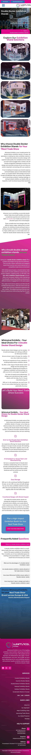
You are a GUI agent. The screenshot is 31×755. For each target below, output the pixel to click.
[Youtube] (3, 667)
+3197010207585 (21, 733)
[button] (3, 6)
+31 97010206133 (21, 732)
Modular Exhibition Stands (22, 686)
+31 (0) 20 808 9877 (21, 730)
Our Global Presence (23, 716)
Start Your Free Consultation (15, 528)
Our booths (10, 218)
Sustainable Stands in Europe (21, 692)
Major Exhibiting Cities (23, 710)
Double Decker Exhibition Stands (20, 683)
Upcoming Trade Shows (22, 713)
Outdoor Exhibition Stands (22, 689)
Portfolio (27, 718)
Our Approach (25, 708)
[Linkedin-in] (6, 667)
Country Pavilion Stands (22, 681)
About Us (26, 705)
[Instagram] (9, 667)
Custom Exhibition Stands (22, 678)
